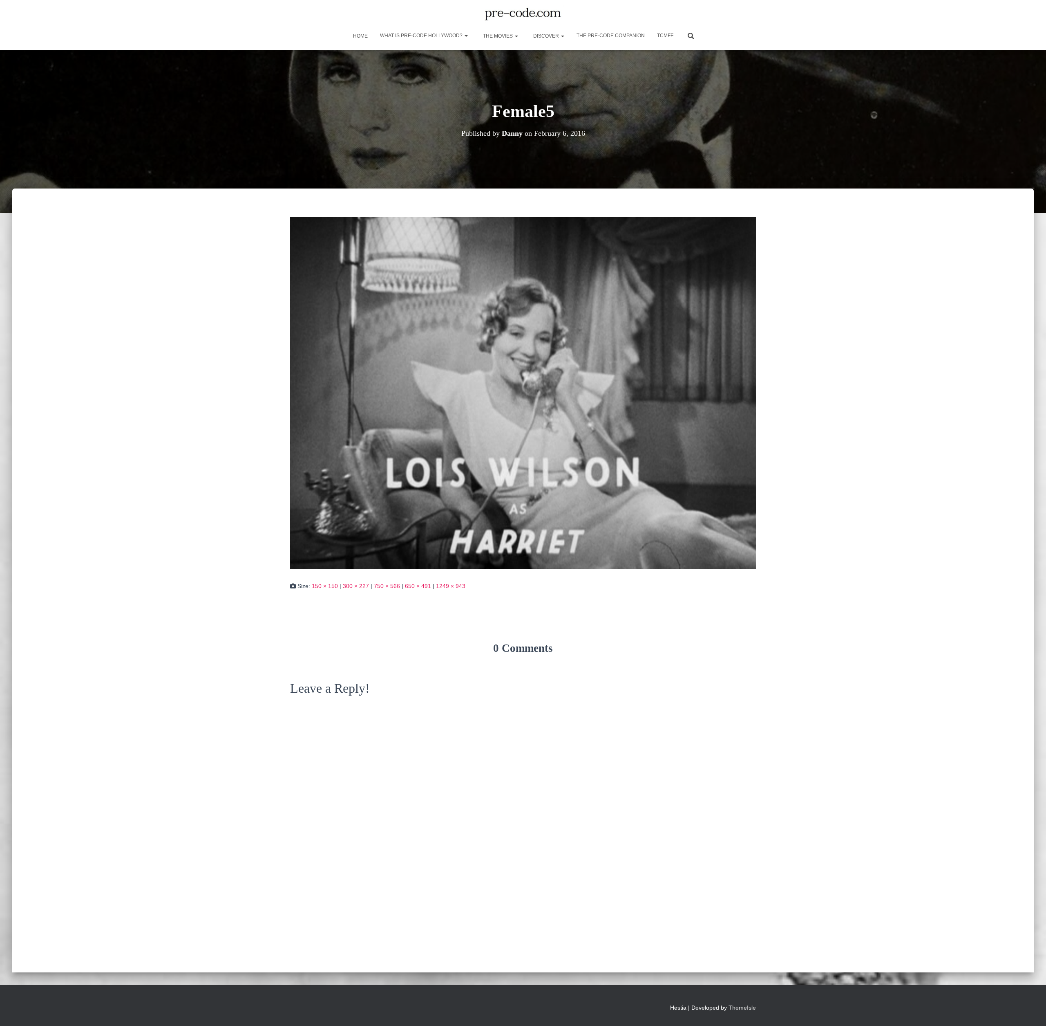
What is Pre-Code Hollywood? (422, 35)
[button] (466, 35)
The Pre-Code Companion (611, 35)
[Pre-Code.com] (523, 14)
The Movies (498, 36)
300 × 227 (356, 586)
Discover (546, 36)
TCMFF (665, 35)
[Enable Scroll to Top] (1029, 1009)
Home (360, 36)
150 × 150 (325, 586)
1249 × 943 (450, 586)
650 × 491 (418, 586)
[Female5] (523, 392)
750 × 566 (387, 586)
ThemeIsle (742, 1007)
